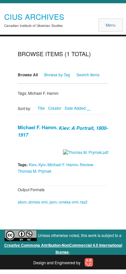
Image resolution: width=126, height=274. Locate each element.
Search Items (88, 74)
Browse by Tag (57, 74)
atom (22, 202)
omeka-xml (68, 202)
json (53, 202)
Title (41, 108)
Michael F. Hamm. (63, 131)
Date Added (76, 108)
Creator (54, 108)
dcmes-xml (37, 202)
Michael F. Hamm (62, 164)
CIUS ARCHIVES (34, 16)
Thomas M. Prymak (34, 171)
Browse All (28, 75)
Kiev (33, 164)
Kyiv (42, 164)
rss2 (84, 202)
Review (86, 164)
